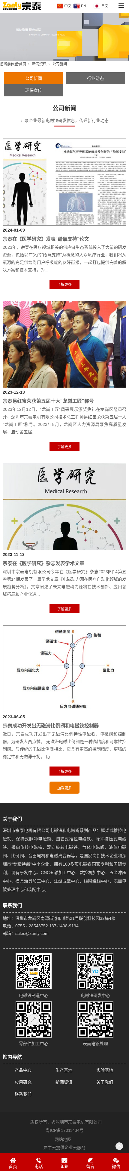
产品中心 (23, 1070)
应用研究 (23, 1082)
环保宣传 (33, 90)
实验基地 (104, 1070)
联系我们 (23, 1094)
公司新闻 (33, 78)
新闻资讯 (39, 64)
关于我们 (104, 1082)
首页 (22, 64)
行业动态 (95, 78)
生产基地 (64, 1070)
